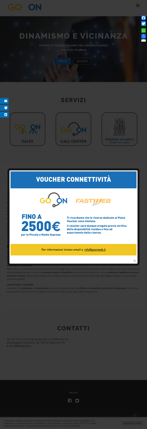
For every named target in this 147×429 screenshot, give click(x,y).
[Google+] (143, 27)
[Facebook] (143, 18)
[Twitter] (143, 23)
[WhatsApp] (143, 30)
